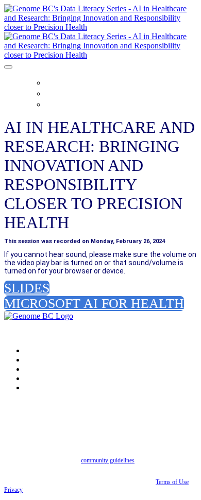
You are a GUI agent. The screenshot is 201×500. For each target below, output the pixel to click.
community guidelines (108, 460)
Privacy (13, 489)
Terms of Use (172, 482)
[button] (26, 288)
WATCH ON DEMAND (93, 104)
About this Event (91, 93)
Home (60, 82)
